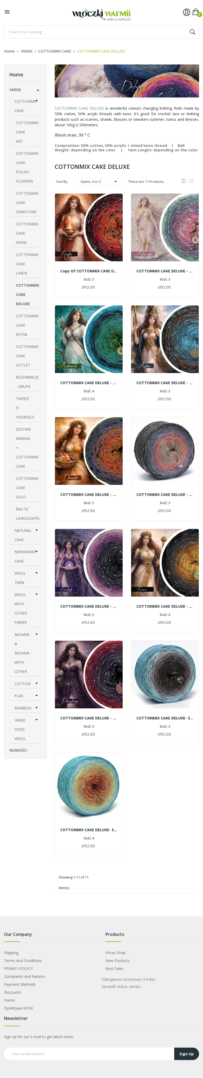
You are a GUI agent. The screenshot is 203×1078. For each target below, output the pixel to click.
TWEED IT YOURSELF (25, 408)
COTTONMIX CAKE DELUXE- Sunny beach (88, 829)
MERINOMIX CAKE (25, 556)
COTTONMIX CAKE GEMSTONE (27, 202)
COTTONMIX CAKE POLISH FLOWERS (27, 167)
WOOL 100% (20, 578)
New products (117, 960)
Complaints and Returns (24, 976)
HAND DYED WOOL (20, 729)
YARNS (15, 89)
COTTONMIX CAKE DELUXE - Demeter (88, 494)
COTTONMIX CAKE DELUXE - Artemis (88, 382)
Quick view (89, 231)
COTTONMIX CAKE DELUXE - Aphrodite (164, 270)
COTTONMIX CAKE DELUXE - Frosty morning (164, 494)
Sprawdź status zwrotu (121, 986)
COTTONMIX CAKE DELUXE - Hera (164, 606)
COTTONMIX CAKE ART (27, 132)
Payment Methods (20, 984)
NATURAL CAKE (23, 535)
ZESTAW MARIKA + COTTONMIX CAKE (27, 448)
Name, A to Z (100, 181)
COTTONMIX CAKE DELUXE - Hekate (88, 606)
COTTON (22, 683)
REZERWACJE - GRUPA (27, 382)
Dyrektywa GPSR (18, 1008)
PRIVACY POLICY (18, 968)
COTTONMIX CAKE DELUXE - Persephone (88, 718)
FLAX (19, 695)
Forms (9, 1000)
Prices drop (115, 952)
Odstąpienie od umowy (128, 979)
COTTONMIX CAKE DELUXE (27, 294)
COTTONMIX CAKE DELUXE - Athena (164, 382)
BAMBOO (23, 707)
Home (16, 74)
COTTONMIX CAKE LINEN (27, 264)
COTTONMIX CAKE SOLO (27, 487)
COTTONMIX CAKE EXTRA (27, 325)
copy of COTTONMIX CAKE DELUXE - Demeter (88, 270)
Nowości (18, 750)
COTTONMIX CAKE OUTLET (27, 356)
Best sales (114, 968)
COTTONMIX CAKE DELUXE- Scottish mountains (164, 718)
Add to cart (88, 287)
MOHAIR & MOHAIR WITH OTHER (22, 653)
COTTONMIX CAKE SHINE (27, 233)
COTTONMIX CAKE (26, 106)
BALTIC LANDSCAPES (28, 514)
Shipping (11, 952)
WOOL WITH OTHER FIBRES (21, 608)
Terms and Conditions (23, 960)
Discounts (12, 992)
